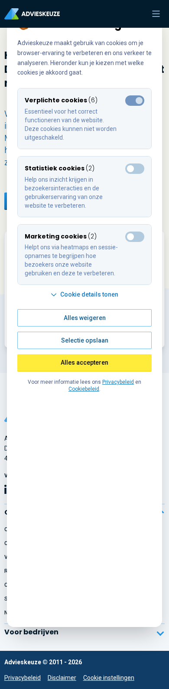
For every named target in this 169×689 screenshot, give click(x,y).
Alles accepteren (84, 362)
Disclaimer (62, 677)
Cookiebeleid (83, 389)
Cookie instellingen (108, 677)
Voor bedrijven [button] (31, 632)
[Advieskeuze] (32, 14)
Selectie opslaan (84, 340)
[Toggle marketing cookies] (134, 168)
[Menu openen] (156, 14)
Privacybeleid (22, 677)
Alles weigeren (85, 317)
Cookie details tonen (89, 294)
